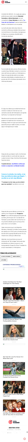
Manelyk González (16, 256)
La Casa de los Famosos (5, 256)
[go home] (5, 2)
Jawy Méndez (3, 260)
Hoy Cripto (18, 429)
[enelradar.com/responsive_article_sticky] (27, 432)
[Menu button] (26, 2)
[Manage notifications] (24, 439)
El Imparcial (10, 429)
